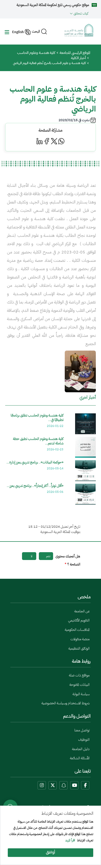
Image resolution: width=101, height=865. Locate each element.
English (18, 31)
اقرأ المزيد (70, 840)
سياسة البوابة (81, 694)
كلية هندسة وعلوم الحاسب (36, 52)
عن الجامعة (82, 611)
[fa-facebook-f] (85, 785)
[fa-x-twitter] (52, 785)
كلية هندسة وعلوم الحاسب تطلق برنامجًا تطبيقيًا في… (37, 417)
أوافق (50, 852)
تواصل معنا (82, 730)
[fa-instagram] (42, 785)
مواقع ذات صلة (79, 675)
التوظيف (84, 739)
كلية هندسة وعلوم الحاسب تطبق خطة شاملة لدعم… (38, 441)
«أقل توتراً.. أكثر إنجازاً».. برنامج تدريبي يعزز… (35, 485)
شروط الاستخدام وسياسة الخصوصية (65, 703)
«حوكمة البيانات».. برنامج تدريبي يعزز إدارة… (34, 462)
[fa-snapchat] (63, 785)
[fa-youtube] (74, 785)
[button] (46, 13)
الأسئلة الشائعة (80, 758)
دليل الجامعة (81, 749)
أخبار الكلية (78, 58)
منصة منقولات (80, 639)
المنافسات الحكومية (77, 629)
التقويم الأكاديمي (79, 620)
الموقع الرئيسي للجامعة (75, 52)
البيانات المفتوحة (79, 684)
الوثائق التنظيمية (79, 648)
